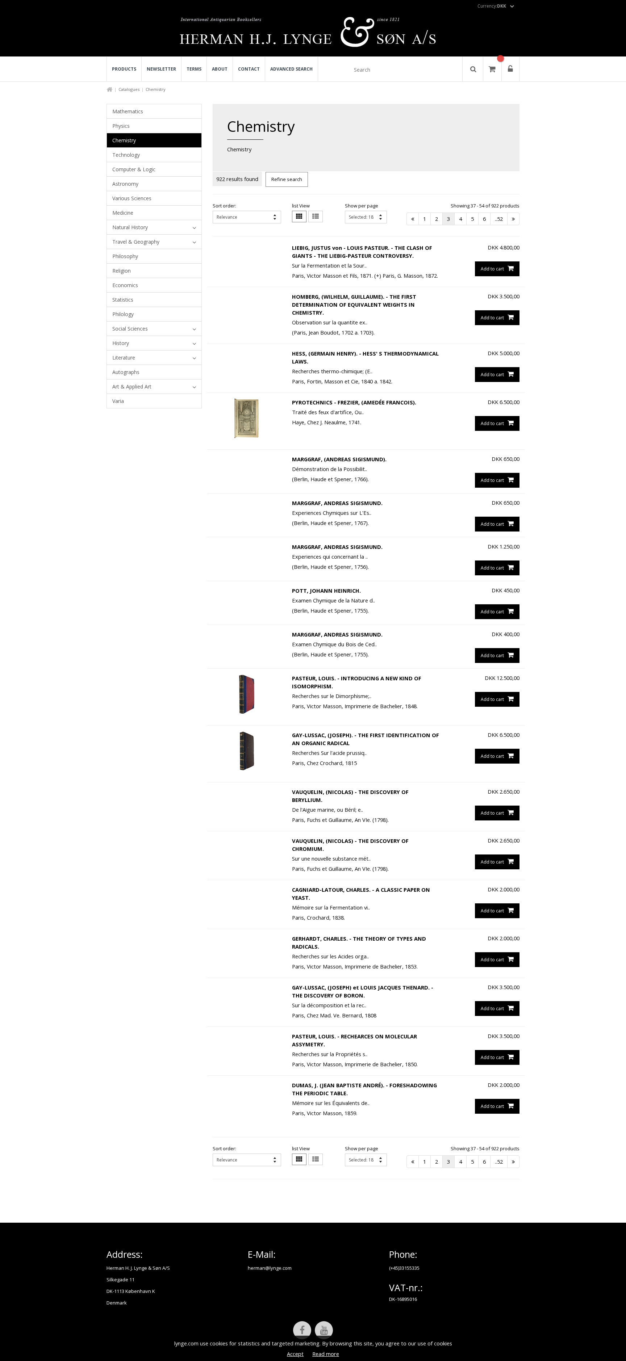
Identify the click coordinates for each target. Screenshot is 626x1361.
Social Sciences (130, 328)
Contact (249, 69)
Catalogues (128, 89)
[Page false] (513, 219)
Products (124, 69)
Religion (121, 270)
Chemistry (124, 140)
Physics (121, 125)
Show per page (361, 205)
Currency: (491, 6)
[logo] (313, 34)
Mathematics (127, 111)
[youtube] (324, 1330)
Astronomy (125, 183)
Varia (118, 401)
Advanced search (291, 69)
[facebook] (302, 1330)
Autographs (125, 372)
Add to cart (492, 269)
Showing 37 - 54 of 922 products (485, 205)
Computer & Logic (133, 169)
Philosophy (125, 256)
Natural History (130, 227)
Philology (123, 314)
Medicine (122, 212)
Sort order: (224, 205)
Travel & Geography (135, 241)
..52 (499, 218)
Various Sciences (131, 198)
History (120, 343)
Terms (194, 69)
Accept (295, 1353)
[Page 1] (412, 219)
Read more (325, 1353)
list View (301, 205)
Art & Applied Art (131, 386)
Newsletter (161, 69)
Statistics (122, 299)
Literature (123, 357)
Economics (125, 285)
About (220, 69)
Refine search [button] (286, 179)
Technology (126, 154)
